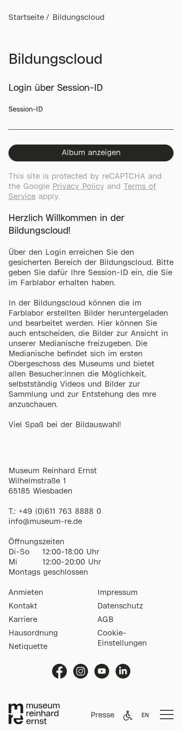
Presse (102, 715)
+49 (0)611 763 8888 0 (60, 511)
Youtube (101, 671)
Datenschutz (120, 606)
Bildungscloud (78, 17)
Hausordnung (33, 633)
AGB (105, 619)
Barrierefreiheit (127, 715)
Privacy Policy (78, 186)
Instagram (80, 671)
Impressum (117, 592)
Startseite (26, 17)
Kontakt (22, 606)
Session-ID (25, 109)
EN (145, 715)
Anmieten (25, 592)
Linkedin (123, 671)
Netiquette (27, 647)
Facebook (59, 671)
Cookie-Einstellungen (122, 638)
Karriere (22, 619)
